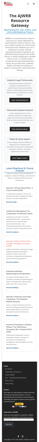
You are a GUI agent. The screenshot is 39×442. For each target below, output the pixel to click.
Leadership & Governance (13, 372)
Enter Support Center (20, 158)
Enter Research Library (20, 129)
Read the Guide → (12, 202)
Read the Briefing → (13, 287)
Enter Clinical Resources (20, 100)
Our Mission (8, 369)
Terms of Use (9, 381)
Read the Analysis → (13, 232)
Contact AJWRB (9, 375)
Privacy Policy (9, 383)
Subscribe (9, 424)
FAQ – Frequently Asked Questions (15, 378)
